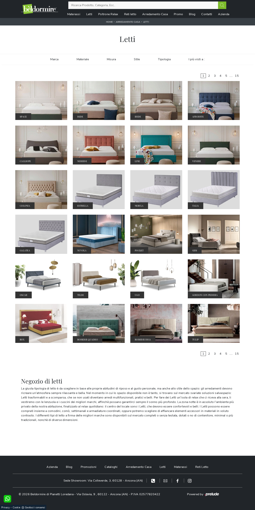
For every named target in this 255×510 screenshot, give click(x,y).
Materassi (73, 14)
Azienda (223, 14)
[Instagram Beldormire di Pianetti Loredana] (189, 481)
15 (237, 76)
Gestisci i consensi (35, 507)
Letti (89, 14)
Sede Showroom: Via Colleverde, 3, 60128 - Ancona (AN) (103, 481)
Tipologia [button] (164, 59)
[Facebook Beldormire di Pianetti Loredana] (178, 481)
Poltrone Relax (108, 14)
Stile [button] (137, 59)
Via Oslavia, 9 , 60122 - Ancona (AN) (102, 494)
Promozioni (89, 467)
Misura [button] (111, 59)
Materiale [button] (83, 59)
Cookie (17, 507)
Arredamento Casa (155, 14)
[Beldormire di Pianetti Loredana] (39, 9)
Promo (178, 14)
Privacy (5, 507)
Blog (192, 14)
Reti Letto (202, 467)
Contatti (206, 14)
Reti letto (130, 14)
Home (109, 21)
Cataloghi (111, 467)
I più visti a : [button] (197, 59)
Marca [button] (54, 59)
